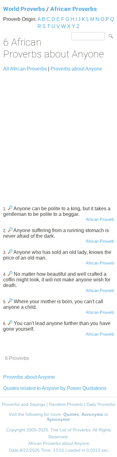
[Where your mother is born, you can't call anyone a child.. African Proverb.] (10, 301)
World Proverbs (24, 8)
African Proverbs (73, 8)
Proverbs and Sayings (23, 404)
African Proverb (100, 219)
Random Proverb (66, 404)
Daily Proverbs (100, 404)
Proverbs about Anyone (76, 68)
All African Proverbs (25, 68)
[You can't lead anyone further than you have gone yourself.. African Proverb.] (10, 323)
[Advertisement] (58, 135)
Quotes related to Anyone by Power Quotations (54, 388)
